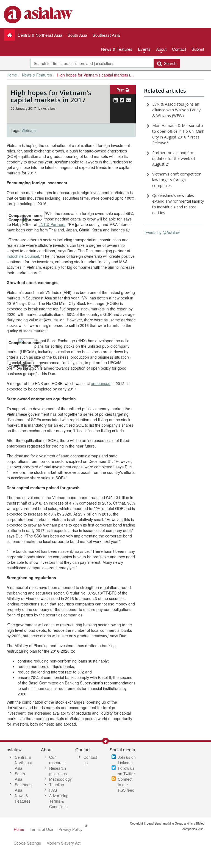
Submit (197, 49)
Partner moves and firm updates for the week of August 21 (173, 158)
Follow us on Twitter (126, 770)
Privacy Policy (70, 829)
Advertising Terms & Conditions (58, 801)
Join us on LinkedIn (127, 759)
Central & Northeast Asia (23, 762)
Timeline (56, 784)
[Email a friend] (128, 100)
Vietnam (28, 130)
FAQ (53, 790)
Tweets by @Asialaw (162, 232)
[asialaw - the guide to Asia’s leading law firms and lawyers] (39, 14)
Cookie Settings (27, 843)
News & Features (116, 49)
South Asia (20, 776)
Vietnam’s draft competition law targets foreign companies (176, 179)
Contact (179, 49)
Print (121, 89)
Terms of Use (41, 829)
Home (12, 75)
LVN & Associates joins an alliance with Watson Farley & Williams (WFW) (176, 109)
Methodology (60, 779)
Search (169, 63)
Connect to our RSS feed (126, 784)
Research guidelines (58, 770)
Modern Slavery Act (63, 843)
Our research (57, 759)
